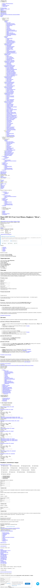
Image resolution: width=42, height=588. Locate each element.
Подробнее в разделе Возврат (5, 363)
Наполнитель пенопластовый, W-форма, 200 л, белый (9, 420)
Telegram (4, 243)
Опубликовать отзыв (4, 289)
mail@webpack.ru (27, 361)
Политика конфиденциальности (6, 571)
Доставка (27, 325)
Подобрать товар (3, 503)
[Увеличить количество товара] (0, 415)
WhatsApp (10, 243)
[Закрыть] (0, 189)
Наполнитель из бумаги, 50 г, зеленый (7, 443)
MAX (16, 243)
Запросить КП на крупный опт (6, 234)
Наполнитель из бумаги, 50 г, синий (6, 409)
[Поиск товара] (0, 179)
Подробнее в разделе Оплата (5, 315)
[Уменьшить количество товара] (1, 415)
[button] (3, 1)
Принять (27, 583)
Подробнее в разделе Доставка (5, 354)
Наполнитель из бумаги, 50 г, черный (6, 431)
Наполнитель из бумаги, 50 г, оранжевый (7, 453)
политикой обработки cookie (16, 585)
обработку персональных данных (10, 526)
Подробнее (29, 349)
